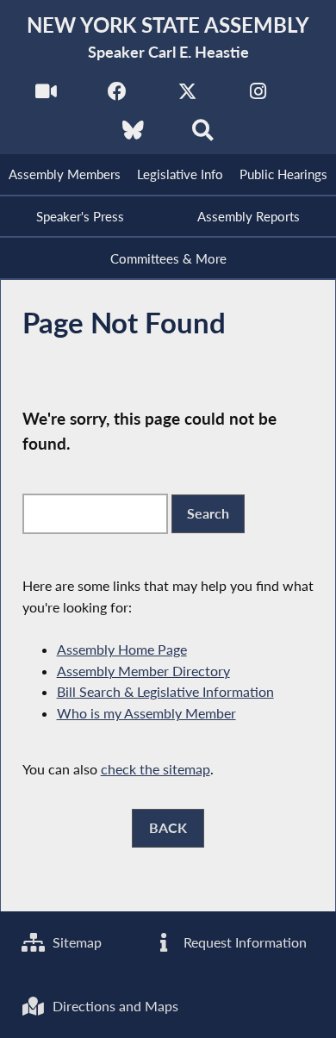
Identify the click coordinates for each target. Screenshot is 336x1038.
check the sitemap (155, 769)
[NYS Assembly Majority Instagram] (258, 96)
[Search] (203, 134)
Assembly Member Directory (143, 670)
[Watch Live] (46, 96)
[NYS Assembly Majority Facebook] (116, 96)
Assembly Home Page (122, 649)
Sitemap (75, 942)
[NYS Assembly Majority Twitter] (187, 96)
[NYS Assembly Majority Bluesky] (133, 134)
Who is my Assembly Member (146, 713)
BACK (168, 827)
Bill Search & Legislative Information (165, 691)
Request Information (243, 942)
